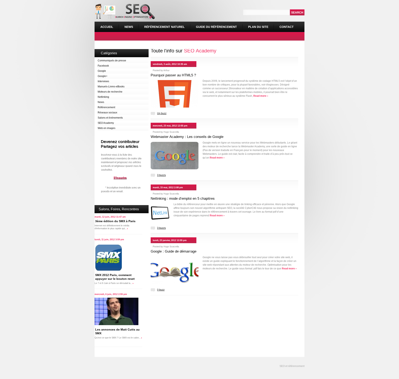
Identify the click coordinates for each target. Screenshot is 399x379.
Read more (260, 95)
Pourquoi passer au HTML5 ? (173, 75)
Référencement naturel (161, 25)
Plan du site (258, 26)
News (128, 26)
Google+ (102, 76)
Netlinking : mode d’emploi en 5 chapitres (183, 199)
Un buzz (161, 113)
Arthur (166, 70)
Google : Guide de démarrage (173, 251)
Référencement (106, 107)
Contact (287, 26)
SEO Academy (106, 122)
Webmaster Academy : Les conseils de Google (187, 137)
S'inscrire (120, 177)
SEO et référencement (291, 366)
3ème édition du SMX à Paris (115, 221)
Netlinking (103, 96)
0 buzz (161, 289)
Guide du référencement (216, 26)
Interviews (103, 81)
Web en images (106, 128)
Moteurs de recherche (110, 91)
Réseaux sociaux (107, 112)
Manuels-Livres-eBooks (111, 86)
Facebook (103, 65)
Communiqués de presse (112, 60)
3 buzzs (161, 175)
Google (102, 70)
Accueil (106, 26)
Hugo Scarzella (171, 132)
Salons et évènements (110, 117)
